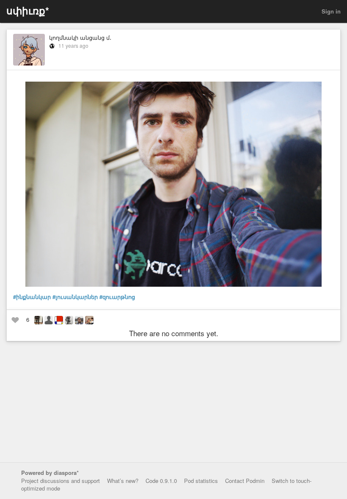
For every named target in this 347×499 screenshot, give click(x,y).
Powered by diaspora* (50, 473)
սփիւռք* (27, 10)
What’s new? (122, 481)
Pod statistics (201, 481)
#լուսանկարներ (75, 297)
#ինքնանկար (32, 297)
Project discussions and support (60, 481)
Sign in (331, 11)
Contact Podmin (244, 481)
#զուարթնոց (117, 297)
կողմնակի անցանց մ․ (80, 37)
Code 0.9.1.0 (161, 481)
